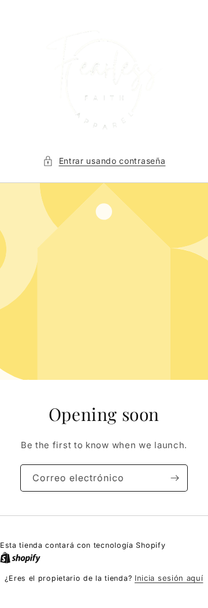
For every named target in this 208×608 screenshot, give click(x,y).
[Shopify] (20, 557)
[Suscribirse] (174, 478)
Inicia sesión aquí (169, 578)
